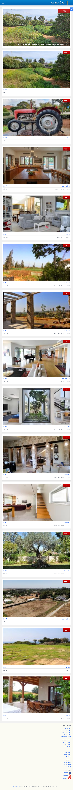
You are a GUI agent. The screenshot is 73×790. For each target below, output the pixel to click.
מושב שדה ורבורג (66, 752)
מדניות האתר (16, 786)
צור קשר (68, 766)
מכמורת (68, 756)
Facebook (65, 772)
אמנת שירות (67, 764)
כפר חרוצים (67, 746)
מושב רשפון (67, 754)
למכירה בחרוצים (66, 734)
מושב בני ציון (67, 742)
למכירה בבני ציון (66, 730)
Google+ (65, 775)
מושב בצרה (67, 744)
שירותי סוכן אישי (66, 736)
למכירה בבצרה (66, 732)
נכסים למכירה (66, 728)
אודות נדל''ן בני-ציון (65, 762)
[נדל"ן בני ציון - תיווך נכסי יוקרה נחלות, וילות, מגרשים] (60, 2)
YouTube (65, 778)
